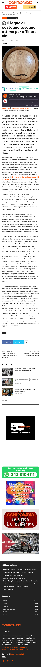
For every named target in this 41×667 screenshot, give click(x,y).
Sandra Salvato (5, 42)
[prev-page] (3, 399)
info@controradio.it (17, 654)
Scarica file (6, 108)
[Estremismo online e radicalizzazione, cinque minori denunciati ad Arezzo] (7, 382)
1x (13, 102)
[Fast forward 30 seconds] (17, 102)
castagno (9, 333)
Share (36, 105)
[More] (26, 342)
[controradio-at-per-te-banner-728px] (20, 90)
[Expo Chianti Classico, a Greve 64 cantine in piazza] (7, 392)
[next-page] (6, 399)
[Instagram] (8, 661)
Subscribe (28, 105)
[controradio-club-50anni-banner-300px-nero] (20, 439)
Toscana (4, 18)
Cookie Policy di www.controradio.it (14, 647)
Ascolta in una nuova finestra (21, 108)
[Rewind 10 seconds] (10, 102)
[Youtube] (12, 661)
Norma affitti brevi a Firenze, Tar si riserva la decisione (9, 355)
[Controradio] (20, 2)
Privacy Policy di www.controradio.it (15, 649)
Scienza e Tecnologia (12, 18)
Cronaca (4, 375)
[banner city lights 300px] (20, 504)
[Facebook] (3, 661)
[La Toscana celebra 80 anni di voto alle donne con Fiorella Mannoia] (7, 372)
